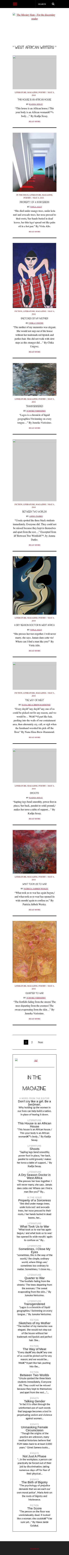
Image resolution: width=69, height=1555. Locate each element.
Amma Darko (36, 516)
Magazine (32, 92)
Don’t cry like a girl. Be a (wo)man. (34, 1103)
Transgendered (34, 406)
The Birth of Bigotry (34, 1482)
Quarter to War (35, 993)
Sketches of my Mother (34, 318)
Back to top (34, 1548)
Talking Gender (34, 1401)
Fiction (18, 311)
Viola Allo (36, 206)
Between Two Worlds (34, 511)
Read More (34, 121)
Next (40, 1042)
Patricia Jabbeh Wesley (36, 888)
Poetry (42, 92)
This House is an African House (34, 99)
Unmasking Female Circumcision (34, 1429)
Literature (20, 92)
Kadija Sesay (36, 104)
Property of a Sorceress (34, 202)
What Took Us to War (34, 883)
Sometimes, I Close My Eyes (34, 1250)
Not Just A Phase (34, 1456)
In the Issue (22, 194)
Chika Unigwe (36, 323)
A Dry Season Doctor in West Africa (34, 625)
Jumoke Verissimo (36, 410)
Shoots (34, 793)
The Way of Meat (34, 700)
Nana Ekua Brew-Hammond (36, 704)
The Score (34, 1508)
